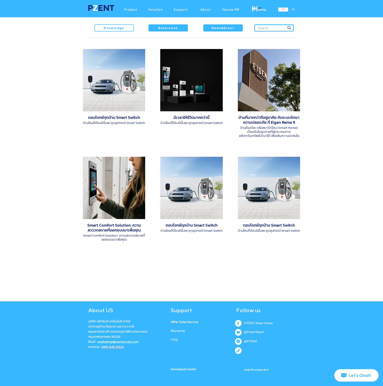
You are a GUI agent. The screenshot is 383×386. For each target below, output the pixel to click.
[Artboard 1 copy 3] (238, 350)
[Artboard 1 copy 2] (238, 341)
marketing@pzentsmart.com (118, 341)
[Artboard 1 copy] (238, 323)
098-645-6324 (113, 346)
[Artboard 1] (238, 332)
